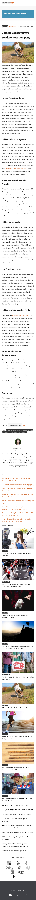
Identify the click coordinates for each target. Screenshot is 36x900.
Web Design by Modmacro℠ (19, 895)
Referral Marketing (7, 432)
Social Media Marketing (20, 432)
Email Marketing (18, 430)
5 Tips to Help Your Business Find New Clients (16, 708)
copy (24, 425)
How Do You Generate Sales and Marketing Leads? (17, 832)
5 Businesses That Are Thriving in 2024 (14, 851)
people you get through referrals (16, 168)
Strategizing (6, 581)
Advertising (21, 890)
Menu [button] (32, 3)
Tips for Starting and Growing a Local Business (16, 814)
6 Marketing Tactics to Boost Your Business (15, 805)
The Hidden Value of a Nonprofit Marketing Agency (18, 485)
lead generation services (20, 315)
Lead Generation (28, 430)
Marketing (5, 26)
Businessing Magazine (8, 3)
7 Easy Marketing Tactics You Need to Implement (17, 810)
